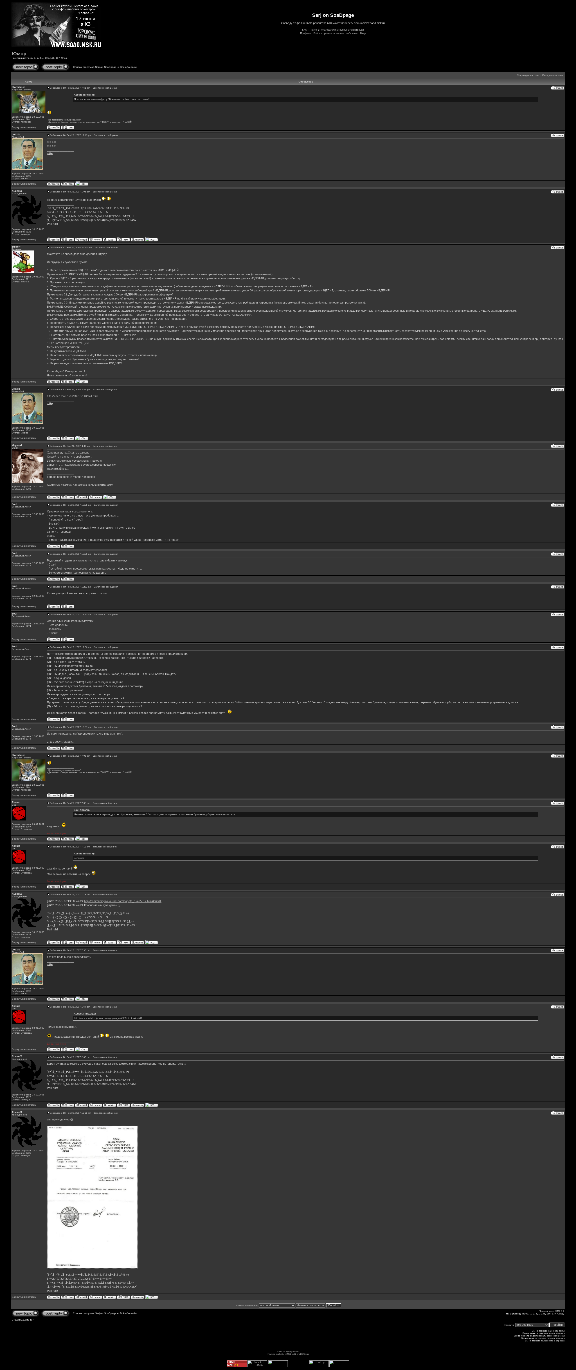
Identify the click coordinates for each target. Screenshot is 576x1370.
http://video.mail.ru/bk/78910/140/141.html (72, 396)
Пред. (30, 58)
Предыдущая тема (528, 75)
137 (58, 58)
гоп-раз (51, 141)
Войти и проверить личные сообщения (335, 33)
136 (52, 58)
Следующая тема (552, 75)
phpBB (281, 1354)
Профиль (305, 33)
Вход (363, 33)
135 (47, 58)
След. (64, 58)
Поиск (313, 29)
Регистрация (356, 29)
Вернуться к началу (24, 127)
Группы (342, 29)
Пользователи (328, 29)
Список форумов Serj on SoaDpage (94, 67)
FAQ (304, 29)
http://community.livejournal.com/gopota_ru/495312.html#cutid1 (122, 901)
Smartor (296, 1351)
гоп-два (51, 146)
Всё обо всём (128, 67)
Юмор (19, 53)
